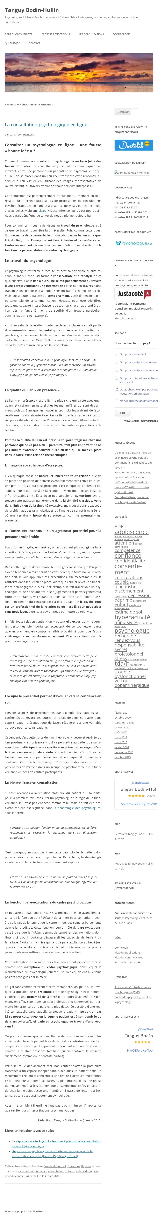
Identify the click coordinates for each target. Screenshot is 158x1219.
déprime (123, 600)
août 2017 (121, 732)
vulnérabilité (33, 1176)
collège (138, 543)
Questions (73, 1166)
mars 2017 (121, 737)
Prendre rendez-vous (56, 34)
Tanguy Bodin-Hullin (32, 10)
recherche (125, 636)
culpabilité (135, 582)
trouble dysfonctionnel (130, 674)
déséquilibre (139, 600)
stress (121, 658)
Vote (122, 412)
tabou (143, 659)
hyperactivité (132, 617)
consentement (128, 569)
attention (124, 543)
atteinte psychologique (127, 539)
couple (122, 582)
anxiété (138, 536)
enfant (121, 604)
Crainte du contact (55, 1166)
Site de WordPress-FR (128, 962)
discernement (129, 591)
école (117, 689)
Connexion (121, 947)
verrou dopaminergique (132, 683)
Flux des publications (127, 952)
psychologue (132, 630)
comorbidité (121, 546)
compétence (128, 550)
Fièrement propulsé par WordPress (25, 1211)
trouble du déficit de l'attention (131, 668)
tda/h (122, 663)
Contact (34, 43)
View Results (131, 421)
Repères (86, 1166)
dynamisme (121, 596)
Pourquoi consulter (19, 34)
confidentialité (130, 561)
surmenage (133, 659)
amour (118, 536)
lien (96, 1171)
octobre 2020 (123, 717)
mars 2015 (121, 742)
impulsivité (126, 622)
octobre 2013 (123, 757)
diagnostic (125, 586)
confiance (41, 1171)
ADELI (121, 526)
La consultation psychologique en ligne (46, 124)
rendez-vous (127, 640)
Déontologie (121, 34)
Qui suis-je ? (12, 43)
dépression (139, 595)
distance (70, 1171)
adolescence (132, 532)
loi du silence (145, 623)
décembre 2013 (124, 752)
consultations (129, 577)
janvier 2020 (122, 727)
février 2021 (122, 712)
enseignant (135, 605)
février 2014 (122, 747)
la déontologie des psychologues (77, 808)
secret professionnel (129, 651)
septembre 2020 (124, 722)
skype (42, 211)
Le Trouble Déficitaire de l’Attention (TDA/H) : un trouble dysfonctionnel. (132, 487)
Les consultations (91, 34)
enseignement (122, 608)
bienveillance (26, 1171)
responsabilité (129, 645)
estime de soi (84, 1171)
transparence (137, 664)
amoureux (128, 536)
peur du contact (14, 1176)
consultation (56, 1171)
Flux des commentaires (129, 957)
